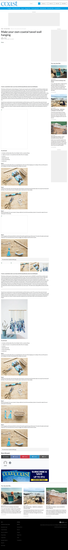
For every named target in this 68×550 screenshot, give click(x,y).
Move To (18, 529)
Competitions (57, 8)
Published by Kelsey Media (5, 524)
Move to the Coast (16, 8)
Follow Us (44, 3)
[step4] (5, 266)
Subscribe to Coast (4, 527)
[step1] (34, 266)
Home (2, 28)
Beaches (18, 524)
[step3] (15, 266)
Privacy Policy (3, 534)
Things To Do (27, 8)
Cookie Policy (3, 537)
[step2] (25, 266)
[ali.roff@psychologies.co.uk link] (10, 463)
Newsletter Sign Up (4, 540)
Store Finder (3, 545)
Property (9, 8)
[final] (44, 266)
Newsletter (64, 3)
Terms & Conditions (4, 532)
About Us (51, 3)
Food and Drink (43, 8)
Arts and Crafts (50, 8)
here (15, 259)
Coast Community (35, 8)
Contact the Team (4, 529)
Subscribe (57, 3)
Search (39, 3)
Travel (22, 8)
